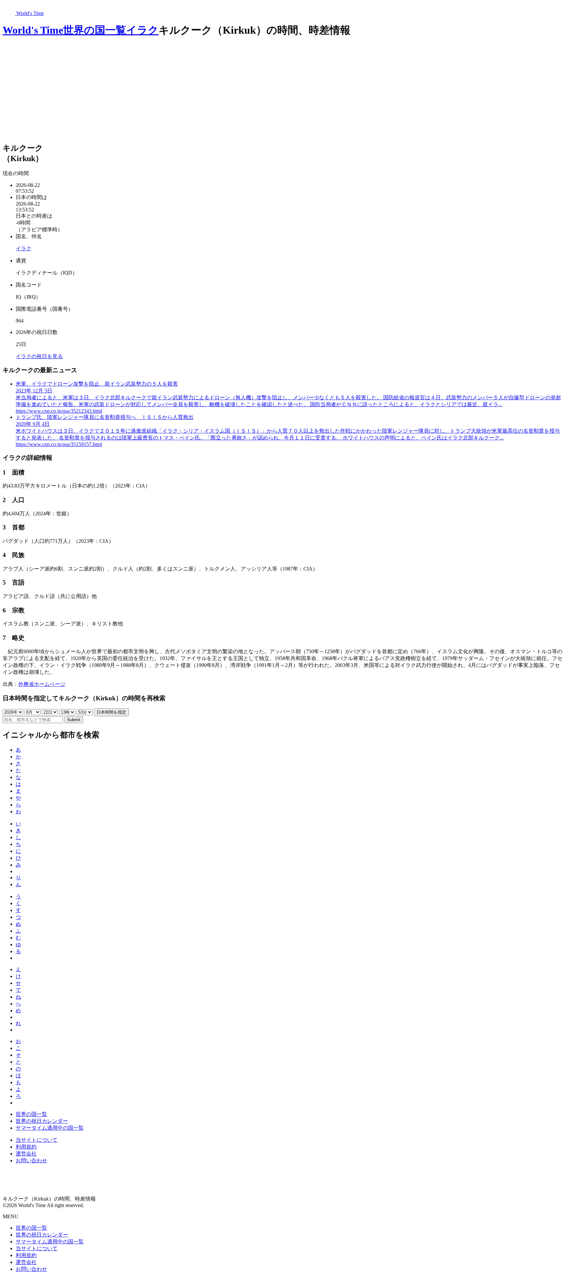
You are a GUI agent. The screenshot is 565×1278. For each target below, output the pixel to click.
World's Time (33, 30)
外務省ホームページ (41, 684)
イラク (142, 30)
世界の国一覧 (94, 30)
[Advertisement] (282, 90)
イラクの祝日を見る (39, 356)
